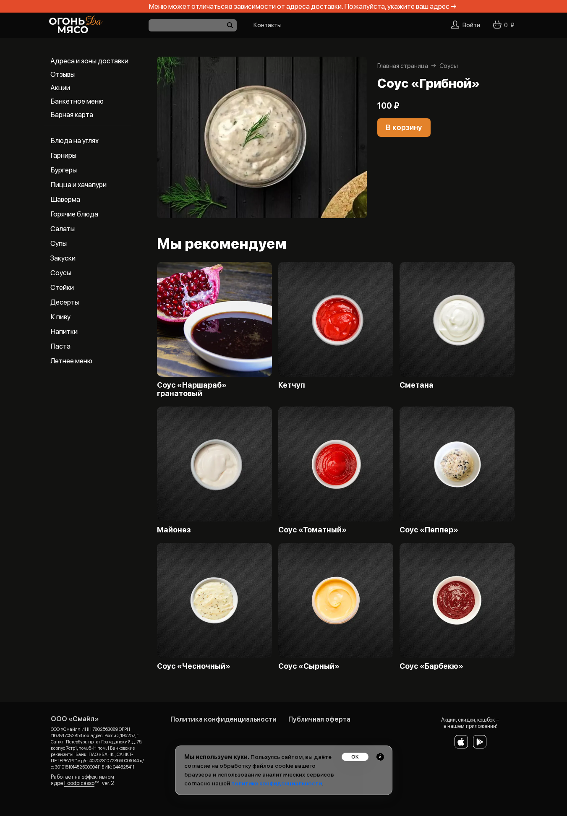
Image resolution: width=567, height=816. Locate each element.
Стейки (62, 287)
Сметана (417, 385)
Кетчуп (291, 385)
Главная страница (402, 66)
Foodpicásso (79, 783)
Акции (60, 87)
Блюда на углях (74, 140)
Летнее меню (71, 361)
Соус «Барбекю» (431, 666)
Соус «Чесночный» (193, 666)
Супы (58, 243)
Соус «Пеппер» (429, 530)
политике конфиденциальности (276, 783)
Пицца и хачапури (78, 184)
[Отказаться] (380, 757)
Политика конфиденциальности (223, 719)
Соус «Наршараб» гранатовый (192, 389)
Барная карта (71, 114)
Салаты (62, 228)
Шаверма (65, 199)
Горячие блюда (74, 214)
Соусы (60, 273)
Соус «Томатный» (312, 530)
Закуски (63, 258)
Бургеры (63, 170)
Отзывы (62, 74)
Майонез (174, 530)
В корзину (404, 127)
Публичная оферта (319, 719)
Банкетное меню (77, 101)
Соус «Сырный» (309, 666)
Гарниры (63, 155)
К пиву (60, 317)
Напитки (64, 331)
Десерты (64, 302)
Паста (60, 346)
